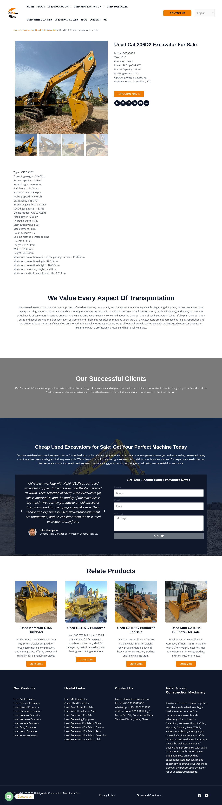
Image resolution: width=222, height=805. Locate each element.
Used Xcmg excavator (25, 735)
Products (28, 30)
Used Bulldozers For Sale (78, 715)
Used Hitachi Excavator (26, 707)
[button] (21, 511)
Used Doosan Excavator (26, 703)
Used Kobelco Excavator (26, 715)
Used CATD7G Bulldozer (86, 628)
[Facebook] (200, 795)
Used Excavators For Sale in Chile (82, 739)
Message (119, 513)
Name (117, 487)
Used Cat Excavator (46, 30)
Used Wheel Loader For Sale (80, 711)
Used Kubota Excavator (26, 723)
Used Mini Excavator (75, 699)
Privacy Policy (107, 795)
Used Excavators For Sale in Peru (82, 731)
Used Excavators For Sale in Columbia (85, 735)
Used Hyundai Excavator (27, 711)
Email (117, 500)
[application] (69, 6)
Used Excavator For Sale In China (82, 723)
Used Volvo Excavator (25, 731)
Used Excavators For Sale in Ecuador (84, 727)
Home (16, 30)
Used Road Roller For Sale (78, 707)
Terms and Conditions (149, 795)
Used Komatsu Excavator (27, 719)
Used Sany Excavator (25, 727)
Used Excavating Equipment (79, 719)
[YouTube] (207, 795)
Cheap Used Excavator (76, 703)
